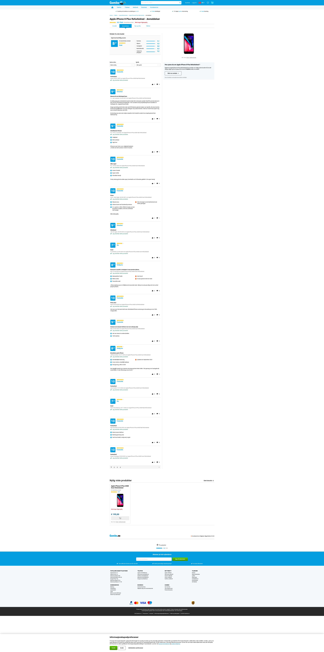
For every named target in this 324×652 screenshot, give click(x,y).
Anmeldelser (148, 15)
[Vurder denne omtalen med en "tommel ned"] (157, 84)
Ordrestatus (113, 588)
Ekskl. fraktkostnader (191, 57)
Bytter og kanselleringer (115, 593)
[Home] (112, 7)
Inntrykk (151, 613)
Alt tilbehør (194, 581)
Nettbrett (135, 7)
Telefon (119, 7)
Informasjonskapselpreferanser (161, 613)
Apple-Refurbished (123, 15)
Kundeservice (154, 7)
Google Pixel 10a (114, 578)
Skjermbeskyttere (196, 574)
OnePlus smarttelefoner (143, 575)
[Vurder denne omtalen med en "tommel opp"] (152, 84)
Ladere (193, 575)
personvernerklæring (164, 644)
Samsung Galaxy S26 (115, 575)
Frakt (111, 591)
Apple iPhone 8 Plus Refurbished (136, 15)
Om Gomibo (167, 587)
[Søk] (180, 2)
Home (111, 15)
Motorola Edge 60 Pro (115, 580)
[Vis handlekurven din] (212, 3)
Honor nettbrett (168, 577)
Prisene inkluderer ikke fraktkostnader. (179, 609)
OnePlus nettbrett (169, 578)
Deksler (193, 572)
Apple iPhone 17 (114, 572)
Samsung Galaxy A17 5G (116, 581)
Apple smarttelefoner (142, 572)
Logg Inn (194, 2)
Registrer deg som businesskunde (145, 588)
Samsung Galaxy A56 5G (116, 577)
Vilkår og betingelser (174, 613)
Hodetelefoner (195, 578)
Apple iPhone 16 (114, 574)
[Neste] (159, 467)
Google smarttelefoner (143, 578)
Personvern (145, 613)
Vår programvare (168, 588)
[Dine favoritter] (208, 3)
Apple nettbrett (168, 572)
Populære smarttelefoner (119, 571)
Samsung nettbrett (169, 574)
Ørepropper (194, 577)
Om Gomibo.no (137, 613)
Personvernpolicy (169, 590)
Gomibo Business (141, 587)
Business (144, 7)
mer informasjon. (179, 610)
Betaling (112, 587)
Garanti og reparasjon (115, 594)
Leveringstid (113, 590)
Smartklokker (195, 580)
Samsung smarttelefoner (143, 574)
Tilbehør (127, 7)
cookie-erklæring (175, 644)
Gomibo (167, 585)
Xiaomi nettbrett (168, 575)
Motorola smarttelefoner (143, 577)
